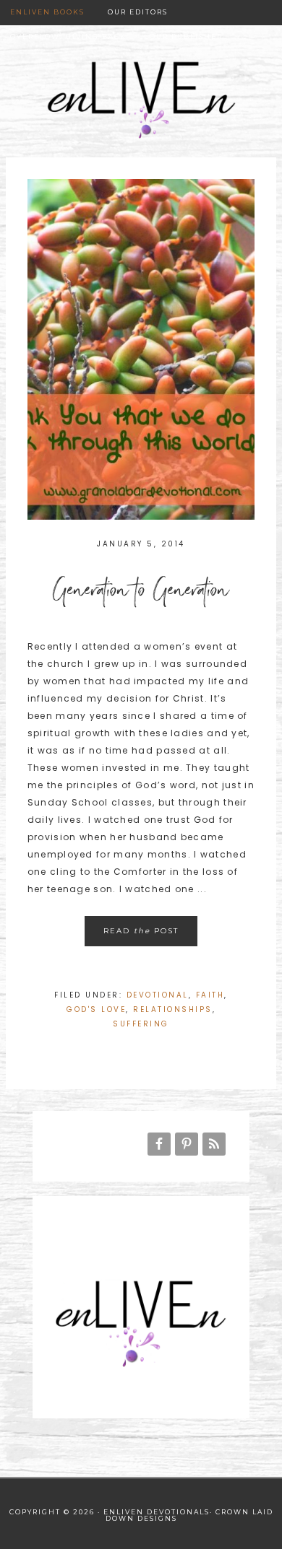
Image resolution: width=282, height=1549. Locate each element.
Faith (210, 995)
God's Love (96, 1009)
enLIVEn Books (47, 12)
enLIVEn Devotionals (141, 110)
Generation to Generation (141, 594)
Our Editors (138, 12)
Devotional (158, 995)
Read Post (141, 930)
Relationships (173, 1009)
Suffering (141, 1023)
